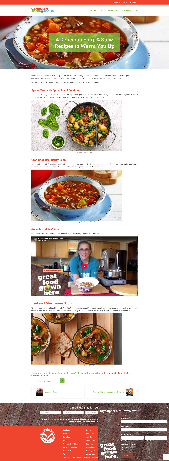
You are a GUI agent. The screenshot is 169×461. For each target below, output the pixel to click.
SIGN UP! (127, 455)
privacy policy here (94, 421)
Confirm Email (149, 441)
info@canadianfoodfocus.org (80, 419)
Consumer (128, 447)
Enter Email (124, 441)
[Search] (62, 381)
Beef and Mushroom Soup (51, 303)
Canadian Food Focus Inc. (83, 457)
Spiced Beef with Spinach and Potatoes (55, 90)
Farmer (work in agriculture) (133, 449)
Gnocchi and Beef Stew (45, 229)
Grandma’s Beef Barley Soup (48, 159)
